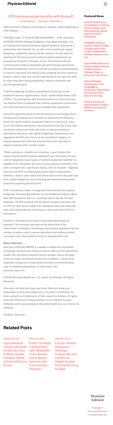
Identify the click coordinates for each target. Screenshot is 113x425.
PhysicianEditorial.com (97, 411)
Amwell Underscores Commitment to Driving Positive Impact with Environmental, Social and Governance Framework (96, 29)
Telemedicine (55, 21)
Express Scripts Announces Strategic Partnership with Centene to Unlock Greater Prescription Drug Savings (66, 356)
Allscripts (43, 21)
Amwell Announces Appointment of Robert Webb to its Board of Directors (96, 106)
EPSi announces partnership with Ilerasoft (41, 16)
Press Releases (27, 21)
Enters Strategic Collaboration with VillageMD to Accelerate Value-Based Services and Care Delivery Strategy (40, 356)
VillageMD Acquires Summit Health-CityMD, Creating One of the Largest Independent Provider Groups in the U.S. (96, 50)
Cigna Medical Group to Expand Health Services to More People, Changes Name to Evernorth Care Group (15, 354)
